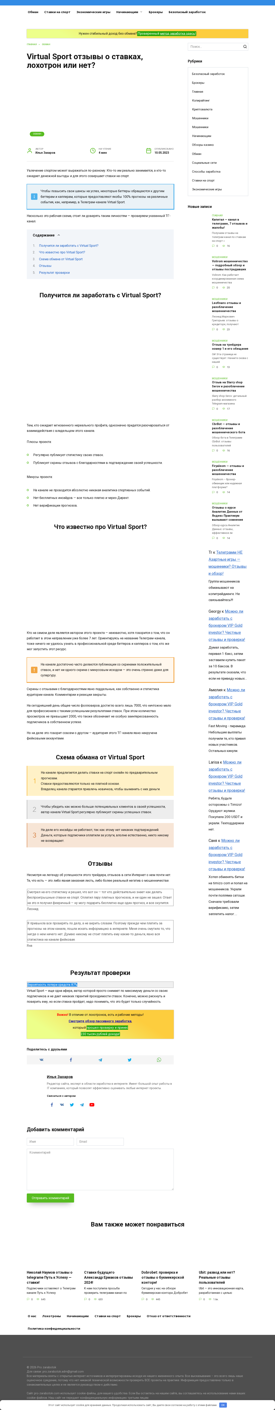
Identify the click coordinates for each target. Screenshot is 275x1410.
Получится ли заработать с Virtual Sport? (68, 246)
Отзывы (45, 266)
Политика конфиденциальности (54, 1328)
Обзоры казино (203, 145)
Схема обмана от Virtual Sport (61, 259)
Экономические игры (93, 12)
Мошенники (200, 118)
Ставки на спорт (57, 12)
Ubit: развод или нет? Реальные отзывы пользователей (217, 1277)
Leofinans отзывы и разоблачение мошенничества (226, 307)
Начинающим (127, 12)
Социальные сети (204, 163)
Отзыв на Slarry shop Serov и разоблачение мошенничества (228, 386)
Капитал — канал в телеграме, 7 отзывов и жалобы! (229, 223)
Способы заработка (206, 171)
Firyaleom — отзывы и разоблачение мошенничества (228, 470)
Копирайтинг (201, 100)
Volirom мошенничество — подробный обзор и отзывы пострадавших (230, 265)
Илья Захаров (60, 1076)
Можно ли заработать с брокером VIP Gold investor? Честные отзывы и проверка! (227, 625)
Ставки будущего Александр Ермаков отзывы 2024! (108, 1277)
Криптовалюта (202, 109)
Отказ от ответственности (168, 1316)
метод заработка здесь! (178, 33)
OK (223, 1405)
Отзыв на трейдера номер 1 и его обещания (230, 347)
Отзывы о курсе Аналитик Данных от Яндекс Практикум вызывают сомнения (227, 513)
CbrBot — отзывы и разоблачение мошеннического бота (228, 428)
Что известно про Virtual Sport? (62, 252)
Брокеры (156, 12)
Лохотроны (51, 1316)
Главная (197, 91)
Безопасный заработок (187, 12)
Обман (33, 12)
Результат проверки (54, 273)
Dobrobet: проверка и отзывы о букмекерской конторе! (163, 1277)
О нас (32, 1316)
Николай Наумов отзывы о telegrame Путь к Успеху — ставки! (49, 1277)
